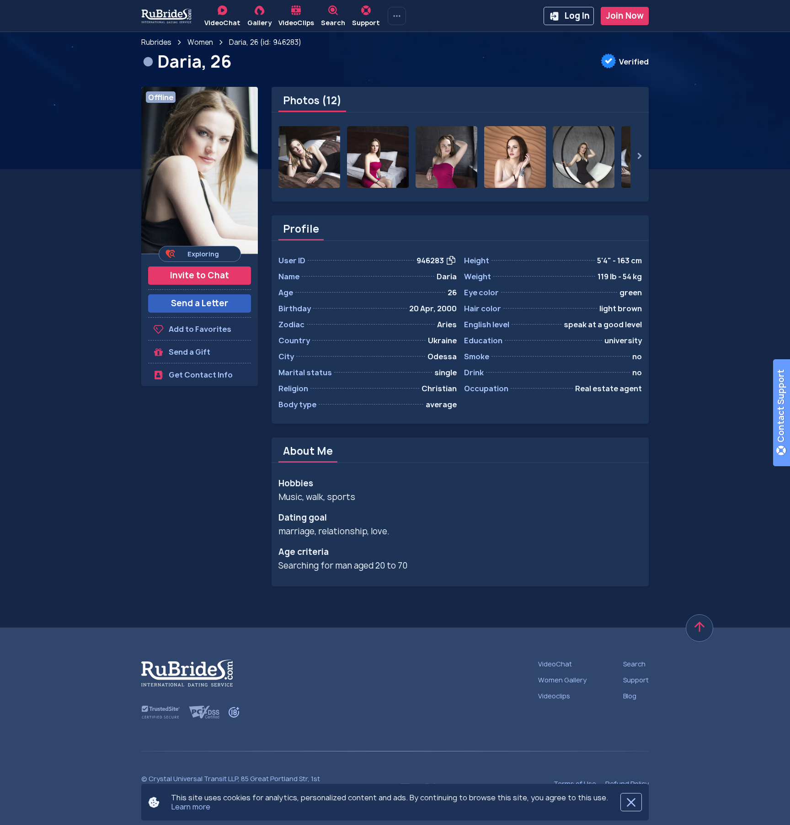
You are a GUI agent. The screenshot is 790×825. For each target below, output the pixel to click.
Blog (629, 696)
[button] (199, 170)
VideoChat (555, 664)
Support (636, 680)
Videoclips (554, 696)
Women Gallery (562, 680)
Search (634, 664)
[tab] (312, 100)
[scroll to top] (699, 628)
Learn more (190, 807)
